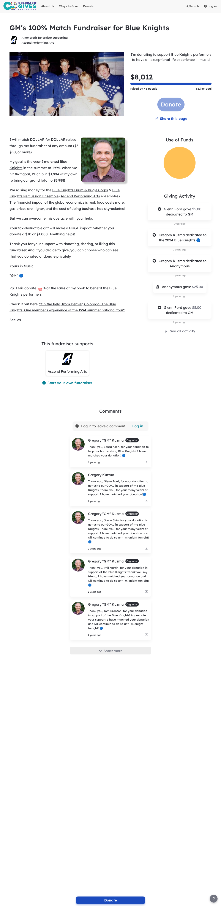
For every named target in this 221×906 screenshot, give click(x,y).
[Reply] (146, 462)
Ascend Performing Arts (38, 42)
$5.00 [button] (196, 209)
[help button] (214, 899)
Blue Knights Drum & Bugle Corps (80, 190)
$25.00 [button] (197, 287)
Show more (113, 651)
